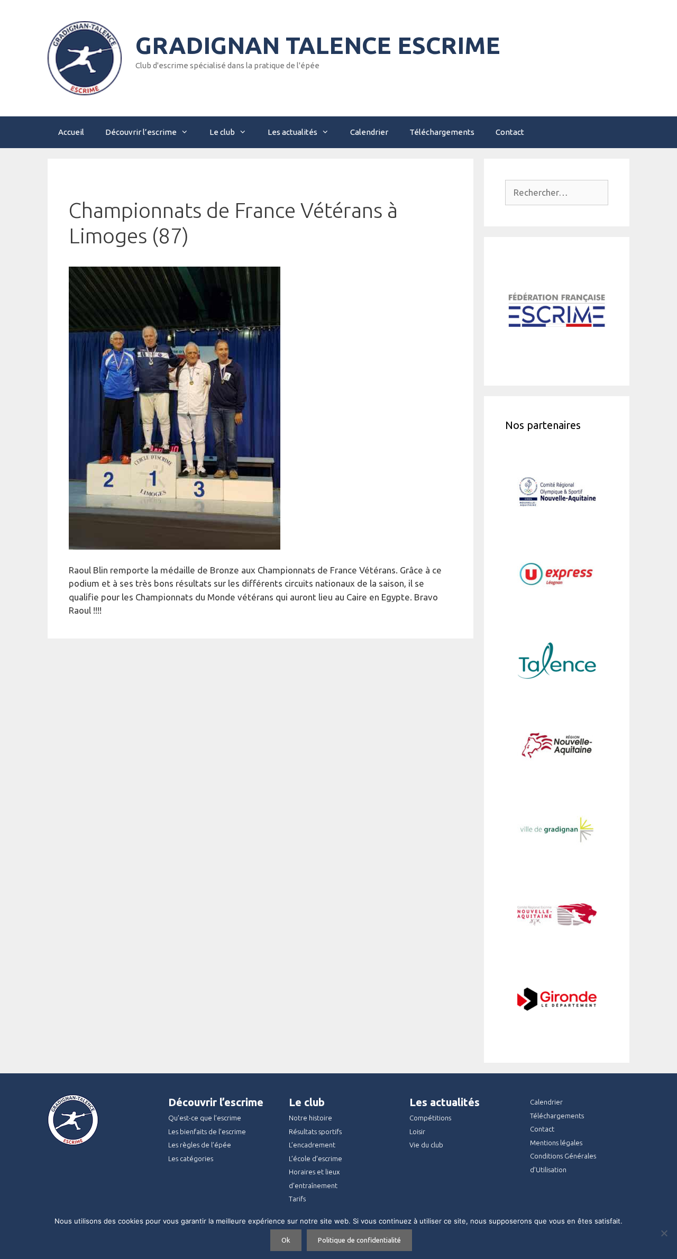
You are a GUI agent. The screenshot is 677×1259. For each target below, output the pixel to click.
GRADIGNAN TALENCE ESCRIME (317, 45)
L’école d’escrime (315, 1158)
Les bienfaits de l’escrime (207, 1131)
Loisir (417, 1131)
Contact (510, 131)
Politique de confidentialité (359, 1240)
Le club (222, 131)
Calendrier (369, 131)
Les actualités (292, 131)
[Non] (663, 1233)
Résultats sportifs (315, 1131)
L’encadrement (312, 1144)
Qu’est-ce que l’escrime (204, 1117)
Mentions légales (556, 1142)
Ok (285, 1240)
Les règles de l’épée (199, 1144)
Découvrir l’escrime (141, 131)
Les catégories (190, 1158)
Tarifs (297, 1198)
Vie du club (426, 1144)
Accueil (71, 131)
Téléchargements (441, 131)
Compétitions (430, 1117)
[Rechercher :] (556, 192)
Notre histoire (310, 1117)
